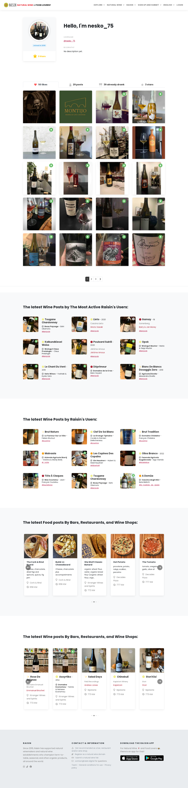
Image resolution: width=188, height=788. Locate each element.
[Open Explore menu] (104, 5)
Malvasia (50, 453)
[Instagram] (24, 766)
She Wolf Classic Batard (93, 563)
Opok (145, 341)
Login (180, 5)
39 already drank (113, 84)
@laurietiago (47, 485)
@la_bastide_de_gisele (149, 485)
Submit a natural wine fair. (87, 757)
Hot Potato (119, 562)
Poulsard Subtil (101, 343)
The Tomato (149, 562)
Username (68, 37)
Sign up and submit (148, 5)
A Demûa (147, 475)
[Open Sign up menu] (160, 5)
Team (75, 765)
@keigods (46, 331)
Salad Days (95, 676)
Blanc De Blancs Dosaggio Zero (151, 368)
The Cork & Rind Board (35, 563)
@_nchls (45, 462)
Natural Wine (130, 748)
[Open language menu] (174, 5)
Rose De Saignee (33, 678)
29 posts (77, 84)
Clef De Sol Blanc (103, 431)
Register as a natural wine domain (90, 754)
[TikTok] (27, 766)
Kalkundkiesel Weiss (52, 343)
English (167, 5)
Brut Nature (52, 431)
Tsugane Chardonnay (49, 321)
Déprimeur (100, 366)
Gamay (148, 319)
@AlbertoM (95, 465)
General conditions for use (91, 765)
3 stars (149, 84)
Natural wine (114, 5)
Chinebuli (123, 676)
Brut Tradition (150, 431)
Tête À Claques (54, 475)
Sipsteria (92, 689)
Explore (98, 5)
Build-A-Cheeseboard (63, 563)
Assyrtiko (64, 678)
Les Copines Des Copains (101, 455)
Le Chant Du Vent (54, 368)
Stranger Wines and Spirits (36, 697)
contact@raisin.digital (84, 761)
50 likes (42, 84)
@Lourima (46, 441)
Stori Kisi (151, 676)
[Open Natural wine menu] (123, 5)
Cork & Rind (35, 582)
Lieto (99, 319)
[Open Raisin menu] (135, 5)
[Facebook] (31, 766)
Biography (69, 47)
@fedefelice (144, 462)
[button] (94, 601)
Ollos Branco (153, 453)
